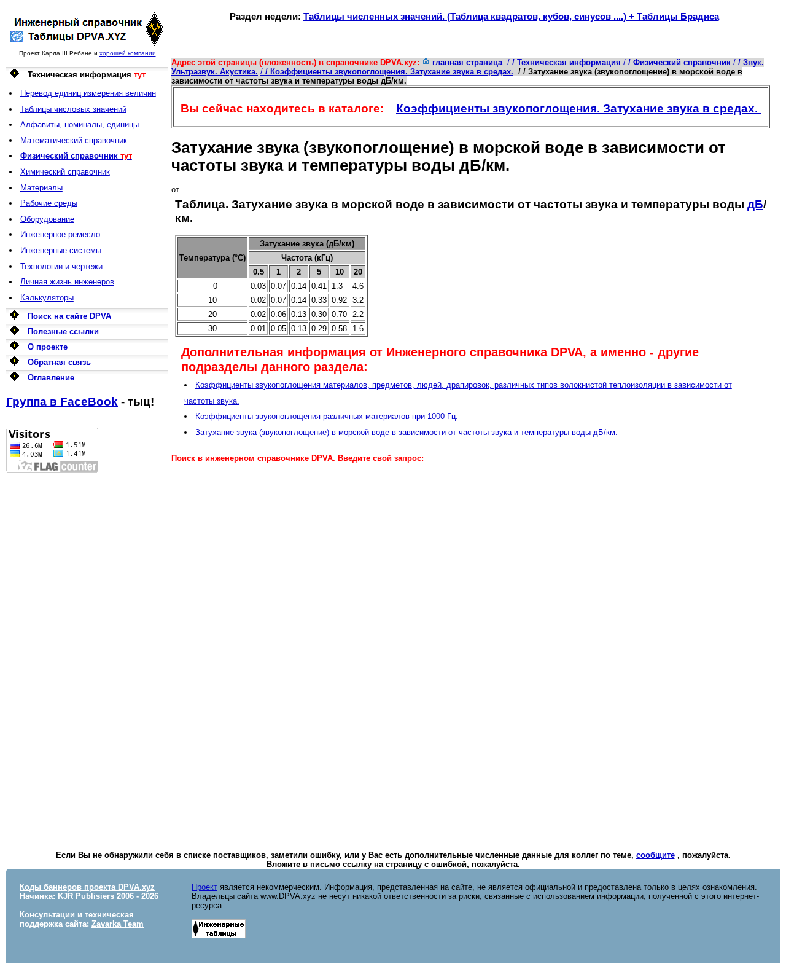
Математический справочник (73, 140)
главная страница (467, 62)
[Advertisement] (87, 657)
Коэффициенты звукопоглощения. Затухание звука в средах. (578, 108)
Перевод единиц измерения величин (88, 93)
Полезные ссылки (63, 331)
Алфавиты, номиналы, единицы (79, 124)
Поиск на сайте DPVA (69, 316)
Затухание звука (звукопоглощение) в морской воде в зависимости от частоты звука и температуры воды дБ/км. (406, 432)
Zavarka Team (117, 923)
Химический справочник (65, 171)
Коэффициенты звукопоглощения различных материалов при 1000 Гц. (326, 416)
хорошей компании (127, 53)
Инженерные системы (60, 250)
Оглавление (51, 377)
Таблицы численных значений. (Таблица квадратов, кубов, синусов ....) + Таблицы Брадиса (511, 16)
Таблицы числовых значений (73, 109)
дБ (755, 204)
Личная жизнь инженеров (67, 281)
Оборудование (47, 219)
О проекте (48, 346)
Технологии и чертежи (61, 266)
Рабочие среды (48, 203)
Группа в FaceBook (62, 401)
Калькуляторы (47, 297)
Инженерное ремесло (60, 234)
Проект (204, 887)
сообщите (655, 855)
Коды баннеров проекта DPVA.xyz (87, 887)
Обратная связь (59, 362)
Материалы (41, 187)
